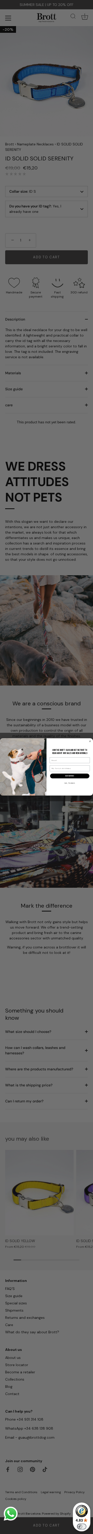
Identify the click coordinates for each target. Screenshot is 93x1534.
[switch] (81, 1526)
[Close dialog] (90, 741)
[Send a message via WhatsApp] (11, 1514)
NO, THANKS (70, 783)
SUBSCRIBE (69, 776)
